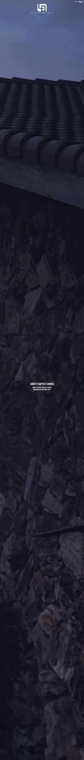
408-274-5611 (76, 1)
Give (52, 12)
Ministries (43, 12)
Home (32, 12)
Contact (48, 12)
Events (39, 12)
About (35, 12)
